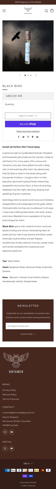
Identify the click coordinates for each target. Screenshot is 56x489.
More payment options (28, 131)
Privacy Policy (9, 390)
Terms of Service (10, 399)
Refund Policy (9, 394)
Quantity (9, 104)
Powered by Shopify (28, 482)
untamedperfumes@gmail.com (18, 412)
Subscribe (27, 334)
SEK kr (26, 463)
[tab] (25, 75)
